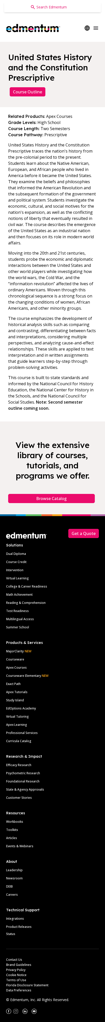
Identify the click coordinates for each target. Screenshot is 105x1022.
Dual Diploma (16, 554)
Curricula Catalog (18, 741)
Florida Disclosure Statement (27, 985)
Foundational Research (23, 781)
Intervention (14, 570)
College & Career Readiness (26, 586)
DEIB (9, 886)
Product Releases (19, 927)
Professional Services (22, 733)
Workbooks (14, 821)
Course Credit (16, 562)
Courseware (15, 659)
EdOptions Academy (21, 708)
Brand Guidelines (18, 965)
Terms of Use (16, 980)
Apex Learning (16, 724)
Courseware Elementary (27, 676)
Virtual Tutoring (17, 716)
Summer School (17, 627)
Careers (12, 894)
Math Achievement (19, 594)
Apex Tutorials (17, 692)
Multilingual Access (20, 619)
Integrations (15, 918)
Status (10, 934)
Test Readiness (17, 611)
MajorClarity (15, 651)
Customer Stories (19, 797)
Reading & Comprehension (26, 603)
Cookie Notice (16, 975)
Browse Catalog (51, 498)
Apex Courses (16, 667)
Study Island (15, 700)
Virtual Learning (17, 578)
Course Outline (27, 92)
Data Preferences (18, 990)
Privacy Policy (15, 970)
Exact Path (13, 684)
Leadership (14, 870)
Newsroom (14, 878)
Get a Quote (84, 533)
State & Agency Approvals (25, 789)
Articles (11, 838)
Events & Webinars (19, 846)
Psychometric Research (23, 773)
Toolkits (12, 830)
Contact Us (14, 959)
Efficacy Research (18, 765)
